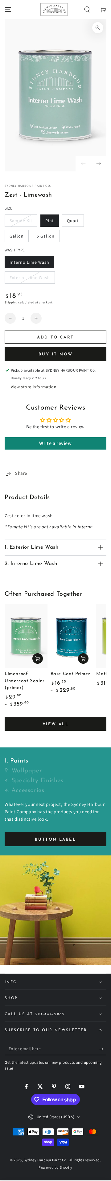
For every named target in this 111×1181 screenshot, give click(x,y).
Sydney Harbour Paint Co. (28, 186)
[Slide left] (83, 163)
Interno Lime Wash (29, 263)
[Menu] (8, 9)
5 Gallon (48, 237)
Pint (52, 222)
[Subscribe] (102, 1049)
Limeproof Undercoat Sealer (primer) (25, 681)
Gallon (19, 237)
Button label (55, 840)
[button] (87, 9)
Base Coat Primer (70, 674)
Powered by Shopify (55, 1167)
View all (56, 724)
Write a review (55, 443)
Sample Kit (21, 222)
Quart (75, 222)
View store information (33, 387)
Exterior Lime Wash (29, 279)
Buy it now (56, 354)
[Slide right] (98, 163)
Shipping (11, 302)
